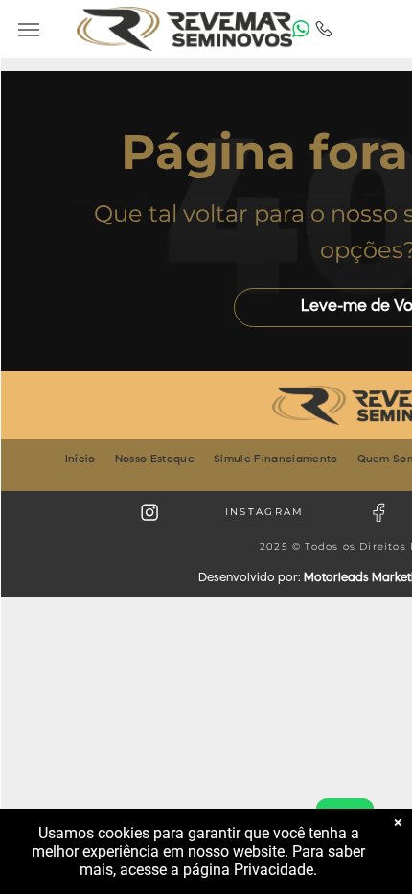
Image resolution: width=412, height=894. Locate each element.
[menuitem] (80, 460)
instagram (265, 512)
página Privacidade (248, 869)
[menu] (29, 30)
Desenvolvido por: (249, 578)
